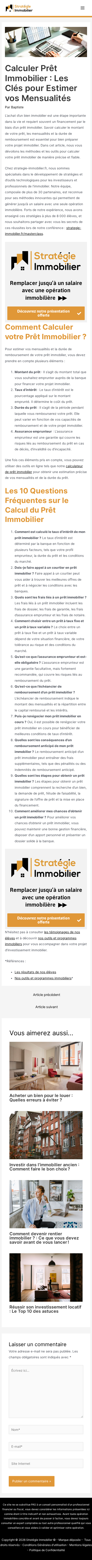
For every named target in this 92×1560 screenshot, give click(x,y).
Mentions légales (80, 1545)
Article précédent (46, 995)
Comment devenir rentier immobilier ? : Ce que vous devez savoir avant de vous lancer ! (44, 1238)
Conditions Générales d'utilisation (44, 1545)
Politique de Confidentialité (47, 1550)
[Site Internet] (46, 1464)
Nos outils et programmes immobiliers (43, 978)
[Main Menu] (83, 8)
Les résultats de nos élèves (35, 972)
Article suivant (46, 1007)
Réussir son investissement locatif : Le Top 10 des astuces (45, 1309)
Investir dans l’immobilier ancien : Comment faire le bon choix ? (44, 1166)
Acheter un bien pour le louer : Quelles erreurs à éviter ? (41, 1097)
